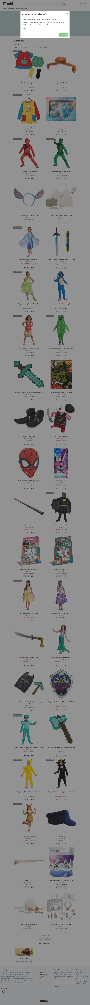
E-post (24, 28)
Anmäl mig (63, 35)
